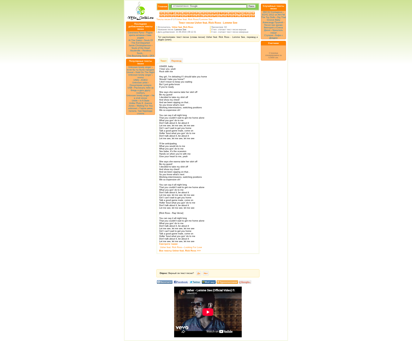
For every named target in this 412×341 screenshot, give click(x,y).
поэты (140, 77)
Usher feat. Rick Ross (187, 19)
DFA (152, 55)
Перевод (176, 61)
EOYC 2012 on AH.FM (273, 14)
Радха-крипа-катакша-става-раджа (141, 35)
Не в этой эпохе (144, 96)
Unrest (130, 72)
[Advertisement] (208, 50)
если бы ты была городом (140, 69)
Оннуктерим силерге (140, 85)
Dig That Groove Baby (276, 18)
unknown (132, 108)
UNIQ (136, 80)
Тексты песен (163, 19)
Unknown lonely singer (139, 67)
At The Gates (135, 40)
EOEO (144, 80)
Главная (162, 6)
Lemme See (206, 19)
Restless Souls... (144, 51)
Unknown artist (139, 82)
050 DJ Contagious (272, 12)
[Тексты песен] (140, 20)
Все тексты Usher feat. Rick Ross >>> (180, 250)
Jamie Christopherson (140, 45)
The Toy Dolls (268, 17)
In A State (144, 100)
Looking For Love (193, 247)
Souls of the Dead (140, 48)
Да (198, 273)
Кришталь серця (276, 31)
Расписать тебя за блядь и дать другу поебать (142, 90)
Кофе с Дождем (276, 36)
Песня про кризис (273, 25)
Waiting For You (145, 105)
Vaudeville (135, 50)
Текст (163, 61)
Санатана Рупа (136, 32)
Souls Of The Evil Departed (142, 41)
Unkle (135, 100)
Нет (206, 273)
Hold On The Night (145, 72)
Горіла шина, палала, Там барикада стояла (141, 111)
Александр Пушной (273, 22)
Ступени (268, 35)
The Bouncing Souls (137, 55)
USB (130, 87)
